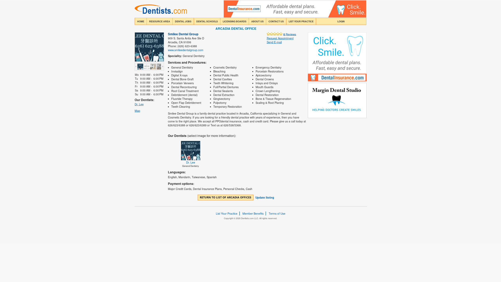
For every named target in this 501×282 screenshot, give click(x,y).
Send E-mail (274, 42)
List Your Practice (301, 21)
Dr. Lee (139, 104)
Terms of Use (277, 213)
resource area (159, 21)
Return (225, 197)
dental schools (207, 21)
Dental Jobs (183, 21)
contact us (276, 21)
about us (257, 21)
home (140, 21)
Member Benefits (253, 213)
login (341, 21)
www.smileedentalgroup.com (185, 50)
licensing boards (234, 21)
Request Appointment (280, 38)
